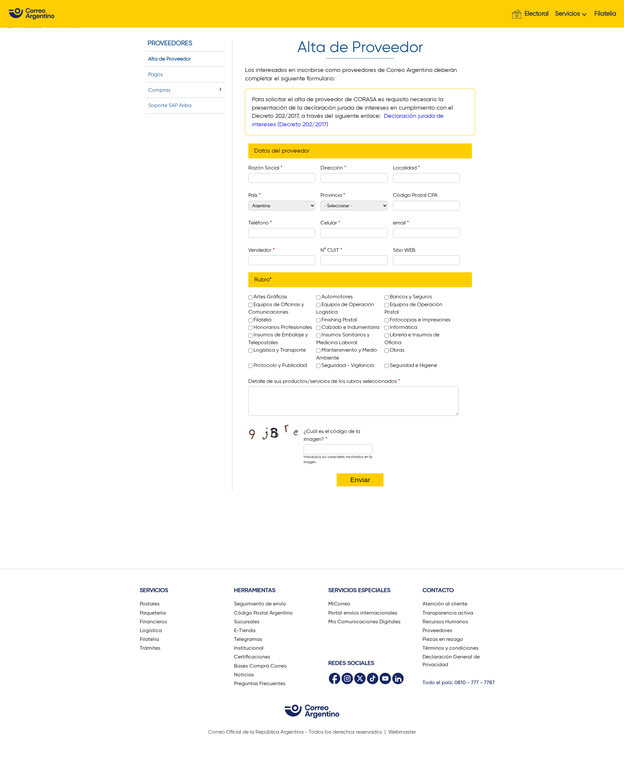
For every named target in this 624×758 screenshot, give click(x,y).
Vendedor (261, 250)
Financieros (153, 621)
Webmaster (402, 732)
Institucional (249, 648)
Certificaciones (252, 657)
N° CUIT (331, 250)
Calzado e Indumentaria (350, 327)
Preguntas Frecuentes (259, 683)
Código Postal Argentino (263, 613)
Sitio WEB (404, 250)
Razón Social (265, 168)
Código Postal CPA (415, 195)
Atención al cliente (444, 604)
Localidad (406, 168)
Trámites (150, 648)
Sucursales (246, 621)
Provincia (332, 195)
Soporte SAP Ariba (169, 105)
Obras (397, 350)
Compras (159, 90)
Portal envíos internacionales (362, 613)
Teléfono (260, 223)
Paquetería (153, 613)
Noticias (244, 674)
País (254, 195)
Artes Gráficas (270, 296)
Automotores (337, 296)
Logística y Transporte (280, 350)
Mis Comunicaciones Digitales (364, 621)
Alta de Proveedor (169, 59)
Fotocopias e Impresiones (420, 320)
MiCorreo (339, 604)
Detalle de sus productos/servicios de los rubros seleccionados (324, 381)
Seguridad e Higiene (413, 365)
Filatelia (605, 13)
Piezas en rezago (442, 639)
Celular (330, 223)
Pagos (155, 74)
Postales (150, 604)
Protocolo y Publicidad (280, 365)
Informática (403, 327)
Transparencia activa (447, 613)
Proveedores (437, 630)
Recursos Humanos (445, 621)
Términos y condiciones (450, 648)
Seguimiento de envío (260, 604)
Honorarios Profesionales (283, 327)
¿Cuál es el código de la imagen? (332, 435)
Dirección (333, 168)
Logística (151, 630)
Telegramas (248, 639)
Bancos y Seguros (411, 296)
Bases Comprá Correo (260, 666)
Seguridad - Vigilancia (347, 365)
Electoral (537, 13)
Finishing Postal (339, 320)
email (401, 223)
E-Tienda (244, 630)
